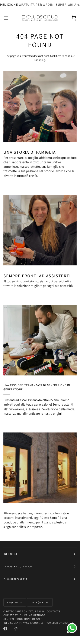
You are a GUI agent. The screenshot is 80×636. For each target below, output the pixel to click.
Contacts (53, 611)
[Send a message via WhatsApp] (72, 628)
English (12, 602)
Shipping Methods (32, 615)
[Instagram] (15, 628)
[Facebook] (5, 628)
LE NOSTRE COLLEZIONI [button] (18, 566)
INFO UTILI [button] (10, 553)
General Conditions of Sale (22, 619)
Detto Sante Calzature (22, 611)
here (58, 56)
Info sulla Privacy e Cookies (23, 622)
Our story (10, 615)
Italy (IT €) (38, 602)
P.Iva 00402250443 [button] (15, 578)
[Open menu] (9, 18)
